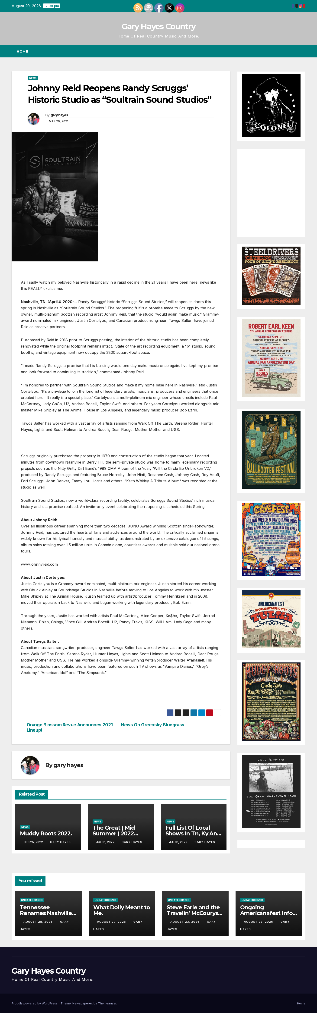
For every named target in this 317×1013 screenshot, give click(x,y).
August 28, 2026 (38, 921)
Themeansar (107, 1003)
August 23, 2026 (185, 921)
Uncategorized (32, 900)
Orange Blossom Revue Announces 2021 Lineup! (70, 727)
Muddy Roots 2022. (46, 833)
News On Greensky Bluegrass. (153, 725)
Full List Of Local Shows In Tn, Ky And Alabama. (193, 833)
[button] (293, 51)
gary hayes (59, 115)
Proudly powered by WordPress (35, 1003)
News (32, 78)
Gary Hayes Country (158, 26)
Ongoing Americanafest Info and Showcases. (266, 913)
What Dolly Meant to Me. (121, 910)
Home (22, 51)
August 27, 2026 (112, 921)
